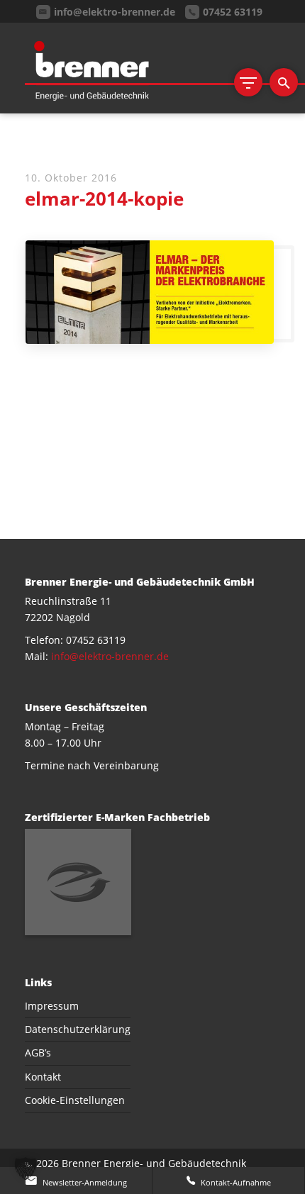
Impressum (52, 1005)
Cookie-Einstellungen (75, 1100)
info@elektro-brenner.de (110, 656)
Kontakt (43, 1076)
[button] (25, 1168)
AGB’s (38, 1052)
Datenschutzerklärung (78, 1029)
